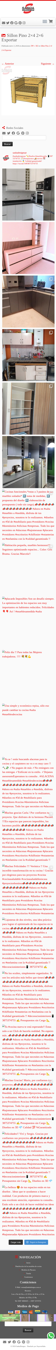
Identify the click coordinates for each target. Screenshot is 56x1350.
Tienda (28, 1273)
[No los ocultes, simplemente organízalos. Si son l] (28, 997)
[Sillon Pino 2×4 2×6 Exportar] (28, 90)
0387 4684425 (23, 1301)
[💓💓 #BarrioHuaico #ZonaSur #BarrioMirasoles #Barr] (28, 302)
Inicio (28, 1263)
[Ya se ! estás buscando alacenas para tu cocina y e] (28, 783)
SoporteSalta (41, 1346)
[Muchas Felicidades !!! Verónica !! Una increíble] (28, 890)
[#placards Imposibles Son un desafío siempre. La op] (28, 623)
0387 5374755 (36, 1301)
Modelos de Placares (29, 1270)
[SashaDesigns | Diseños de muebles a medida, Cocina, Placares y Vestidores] (28, 9)
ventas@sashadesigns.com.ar (31, 1287)
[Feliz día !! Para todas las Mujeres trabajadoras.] (28, 676)
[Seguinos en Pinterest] (21, 23)
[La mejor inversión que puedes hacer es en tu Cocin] (28, 462)
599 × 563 (34, 46)
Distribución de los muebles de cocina (28, 1266)
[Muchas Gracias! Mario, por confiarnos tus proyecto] (28, 1104)
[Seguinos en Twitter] (8, 23)
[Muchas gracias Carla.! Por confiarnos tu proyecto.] (28, 837)
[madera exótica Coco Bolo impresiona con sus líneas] (28, 409)
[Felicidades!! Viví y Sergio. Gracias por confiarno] (28, 1158)
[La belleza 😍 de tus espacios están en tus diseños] (28, 1211)
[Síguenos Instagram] (24, 23)
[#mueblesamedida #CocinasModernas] (28, 195)
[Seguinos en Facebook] (12, 23)
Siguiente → (48, 63)
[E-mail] (4, 23)
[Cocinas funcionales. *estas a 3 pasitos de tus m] (28, 516)
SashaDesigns (21, 1346)
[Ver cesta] (51, 21)
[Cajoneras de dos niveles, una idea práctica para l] (28, 944)
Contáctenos (28, 1277)
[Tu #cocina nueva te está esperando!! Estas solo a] (28, 1051)
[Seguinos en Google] (16, 23)
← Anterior (7, 63)
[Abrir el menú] (45, 21)
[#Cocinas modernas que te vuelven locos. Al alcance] (28, 355)
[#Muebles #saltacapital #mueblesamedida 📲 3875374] (28, 248)
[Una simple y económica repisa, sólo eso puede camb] (28, 730)
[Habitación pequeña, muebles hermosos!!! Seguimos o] (28, 569)
